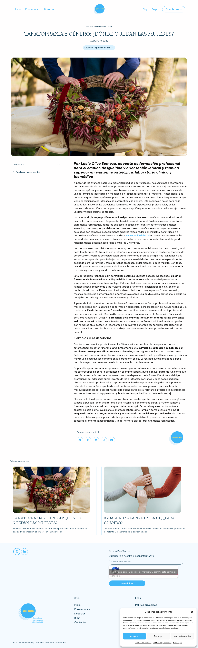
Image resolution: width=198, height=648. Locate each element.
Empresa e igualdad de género (99, 47)
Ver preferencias (182, 636)
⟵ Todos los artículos (99, 26)
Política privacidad (146, 605)
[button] (192, 611)
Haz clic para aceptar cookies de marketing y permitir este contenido (143, 572)
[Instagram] (16, 551)
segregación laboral (138, 235)
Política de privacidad (162, 643)
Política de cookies (143, 643)
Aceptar (134, 636)
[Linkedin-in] (24, 551)
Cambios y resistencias (28, 172)
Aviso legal (177, 643)
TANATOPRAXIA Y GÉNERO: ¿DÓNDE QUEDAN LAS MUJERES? (47, 520)
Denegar (158, 636)
